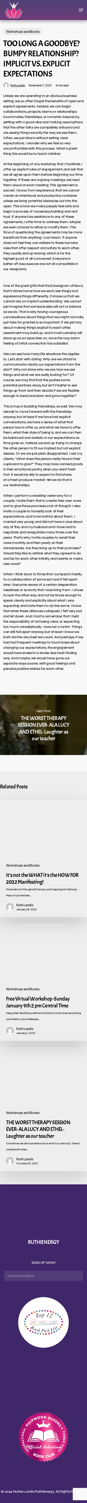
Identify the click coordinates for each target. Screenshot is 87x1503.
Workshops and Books (23, 31)
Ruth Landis (18, 85)
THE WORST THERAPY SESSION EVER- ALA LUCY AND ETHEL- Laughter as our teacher (43, 725)
